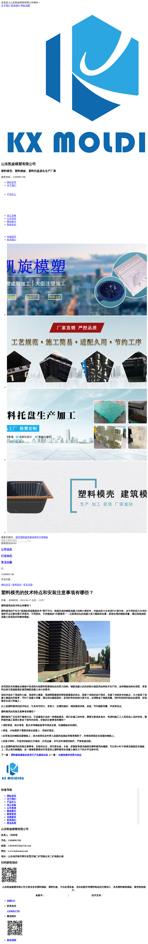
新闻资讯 (11, 224)
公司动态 (6, 549)
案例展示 (11, 221)
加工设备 (11, 215)
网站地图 (25, 5)
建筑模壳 (34, 537)
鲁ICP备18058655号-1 (56, 895)
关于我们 (5, 5)
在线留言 (11, 236)
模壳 (18, 537)
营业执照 (11, 823)
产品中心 (11, 194)
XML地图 (85, 895)
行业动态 (6, 555)
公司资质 (11, 218)
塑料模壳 (24, 537)
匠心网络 (107, 895)
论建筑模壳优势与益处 (70, 755)
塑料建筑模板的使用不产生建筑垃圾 (29, 755)
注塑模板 (43, 537)
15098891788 (13, 911)
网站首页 (11, 182)
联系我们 (15, 5)
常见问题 (6, 562)
